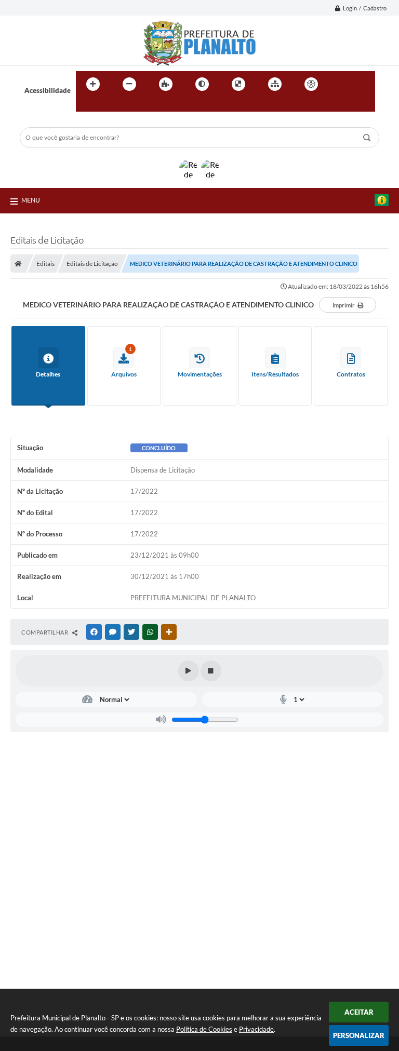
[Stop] (211, 671)
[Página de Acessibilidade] (311, 84)
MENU (30, 200)
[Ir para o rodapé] (109, 105)
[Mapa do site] (275, 84)
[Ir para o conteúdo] (340, 84)
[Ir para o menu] (363, 84)
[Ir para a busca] (86, 105)
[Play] (188, 671)
